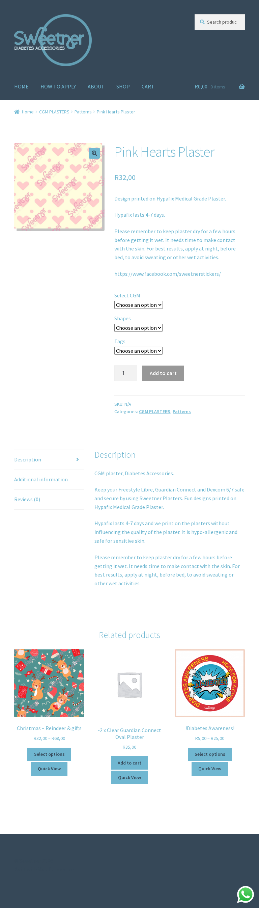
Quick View (49, 769)
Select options (49, 754)
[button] (94, 153)
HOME (21, 86)
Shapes (122, 318)
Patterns (83, 112)
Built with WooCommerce (44, 869)
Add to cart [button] (129, 763)
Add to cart (163, 373)
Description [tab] (27, 459)
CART (148, 86)
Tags (119, 341)
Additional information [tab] (41, 479)
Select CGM (127, 295)
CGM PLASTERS (54, 112)
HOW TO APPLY (58, 86)
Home (28, 112)
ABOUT (96, 86)
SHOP (123, 86)
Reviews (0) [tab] (27, 499)
